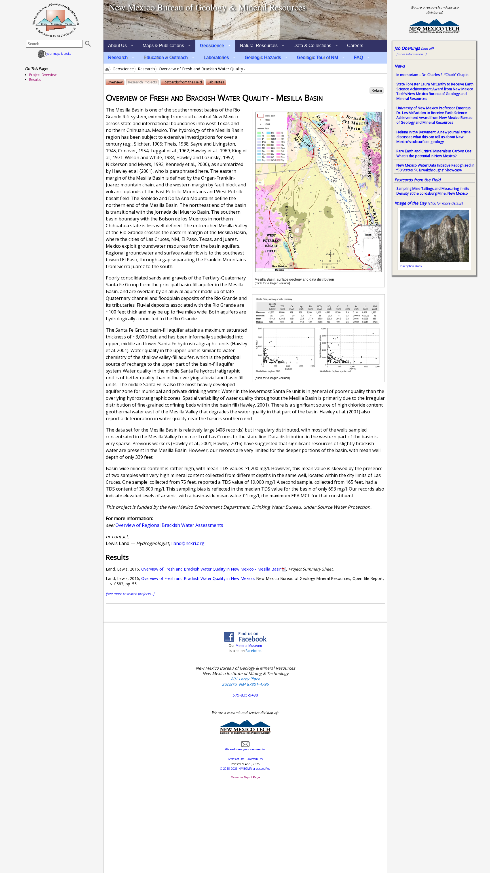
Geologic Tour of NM (317, 57)
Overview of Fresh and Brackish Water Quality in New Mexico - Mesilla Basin (211, 569)
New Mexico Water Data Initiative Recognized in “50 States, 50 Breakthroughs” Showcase (435, 168)
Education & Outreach (165, 57)
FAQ (358, 57)
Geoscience (212, 45)
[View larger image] (318, 273)
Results (35, 79)
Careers (355, 45)
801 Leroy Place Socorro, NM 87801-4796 (245, 681)
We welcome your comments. (245, 749)
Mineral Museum (248, 645)
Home (107, 69)
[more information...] (411, 54)
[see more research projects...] (130, 593)
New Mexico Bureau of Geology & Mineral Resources (207, 7)
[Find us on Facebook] (245, 640)
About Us (117, 45)
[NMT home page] (434, 32)
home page (55, 20)
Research (118, 57)
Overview (114, 82)
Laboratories (216, 57)
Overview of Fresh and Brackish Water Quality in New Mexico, (198, 578)
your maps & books (58, 54)
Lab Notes (216, 82)
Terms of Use (236, 759)
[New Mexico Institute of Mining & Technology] (245, 732)
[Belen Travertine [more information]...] (245, 20)
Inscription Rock (411, 266)
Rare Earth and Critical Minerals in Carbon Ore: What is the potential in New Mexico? (434, 153)
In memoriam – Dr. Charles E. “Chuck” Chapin (432, 74)
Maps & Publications (163, 45)
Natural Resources (259, 45)
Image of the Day (410, 203)
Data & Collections (312, 45)
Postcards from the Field (417, 179)
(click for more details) (445, 203)
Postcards (182, 82)
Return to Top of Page (245, 777)
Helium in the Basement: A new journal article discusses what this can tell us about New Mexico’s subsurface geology (433, 137)
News (399, 66)
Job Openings (414, 48)
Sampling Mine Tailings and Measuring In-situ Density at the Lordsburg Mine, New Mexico (432, 191)
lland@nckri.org (187, 543)
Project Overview (42, 74)
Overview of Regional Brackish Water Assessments (169, 525)
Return (376, 90)
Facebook (253, 650)
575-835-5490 (245, 695)
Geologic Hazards (263, 57)
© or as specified (245, 769)
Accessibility (255, 759)
